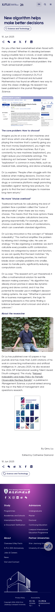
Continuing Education (38, 525)
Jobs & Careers (10, 553)
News (6, 557)
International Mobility (13, 520)
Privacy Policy (20, 598)
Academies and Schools (14, 516)
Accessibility (35, 598)
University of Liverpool (38, 548)
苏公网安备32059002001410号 (44, 603)
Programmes (9, 511)
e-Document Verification (14, 525)
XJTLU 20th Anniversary (14, 548)
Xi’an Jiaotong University (39, 543)
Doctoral (32, 520)
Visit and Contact (11, 562)
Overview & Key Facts (13, 543)
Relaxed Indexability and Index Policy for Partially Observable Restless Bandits (22, 376)
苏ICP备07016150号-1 (32, 603)
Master (32, 516)
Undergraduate (35, 511)
